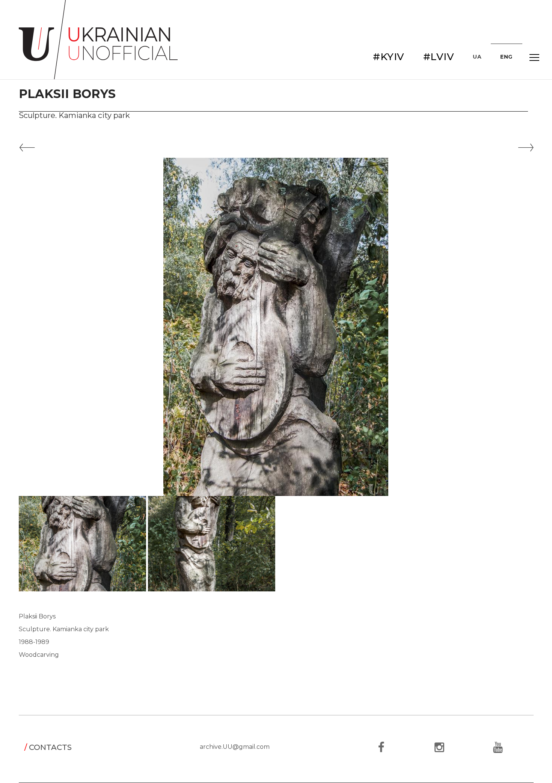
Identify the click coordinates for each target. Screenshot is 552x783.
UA (477, 56)
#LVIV (438, 57)
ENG (506, 56)
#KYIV (388, 57)
